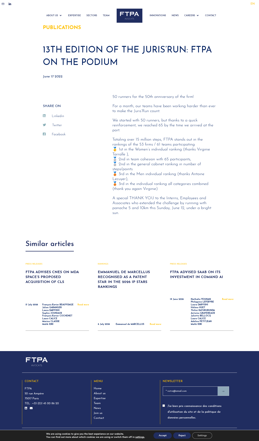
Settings (202, 435)
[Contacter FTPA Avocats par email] (31, 408)
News (97, 408)
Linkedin (58, 116)
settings (139, 437)
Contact (99, 418)
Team (97, 403)
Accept (162, 435)
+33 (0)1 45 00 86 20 (45, 403)
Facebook (59, 134)
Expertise (100, 398)
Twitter (57, 125)
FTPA (28, 388)
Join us (98, 413)
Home (97, 388)
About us (100, 393)
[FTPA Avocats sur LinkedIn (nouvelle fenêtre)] (26, 408)
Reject (182, 435)
